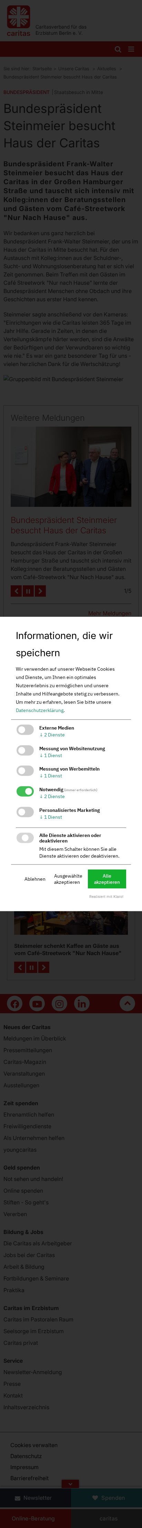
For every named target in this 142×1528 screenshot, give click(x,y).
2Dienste (52, 735)
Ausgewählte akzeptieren (68, 879)
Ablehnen (34, 879)
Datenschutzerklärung (39, 710)
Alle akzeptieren (107, 879)
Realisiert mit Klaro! (106, 896)
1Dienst (50, 755)
